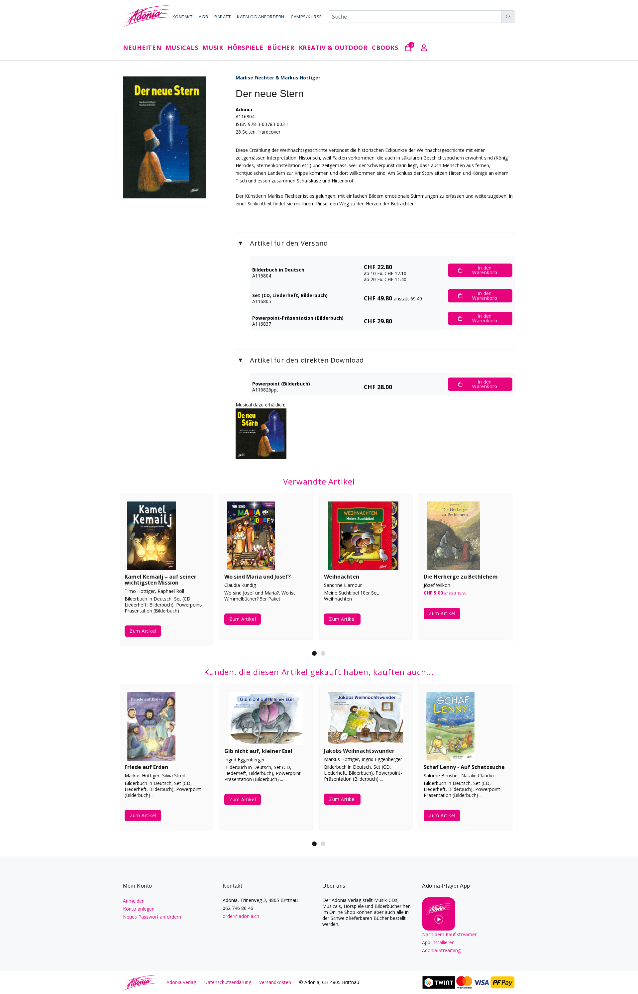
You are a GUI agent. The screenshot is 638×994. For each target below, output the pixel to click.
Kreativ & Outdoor (333, 48)
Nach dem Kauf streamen (450, 934)
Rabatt (222, 17)
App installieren (438, 942)
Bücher (280, 48)
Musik (212, 48)
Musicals (181, 48)
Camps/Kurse (306, 17)
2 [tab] (323, 653)
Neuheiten (142, 48)
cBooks (385, 48)
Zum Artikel (143, 631)
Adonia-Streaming (441, 950)
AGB (203, 17)
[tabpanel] (166, 571)
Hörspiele (245, 48)
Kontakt (182, 17)
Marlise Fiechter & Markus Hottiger (278, 77)
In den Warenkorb (484, 270)
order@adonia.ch (241, 916)
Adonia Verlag (181, 982)
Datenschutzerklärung (227, 982)
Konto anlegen (139, 909)
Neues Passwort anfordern (152, 917)
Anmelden (134, 901)
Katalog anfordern (260, 17)
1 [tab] (314, 653)
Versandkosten (275, 982)
